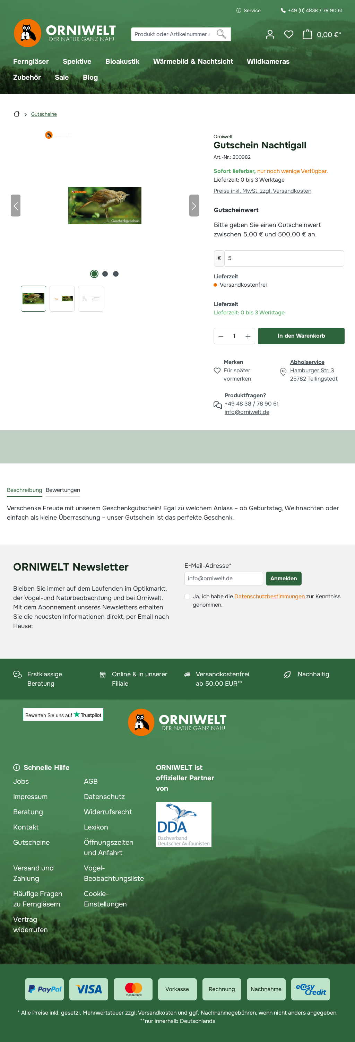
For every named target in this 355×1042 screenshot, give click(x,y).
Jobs (21, 781)
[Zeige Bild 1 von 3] (94, 274)
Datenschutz (104, 796)
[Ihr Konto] (270, 34)
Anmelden (283, 578)
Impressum (30, 796)
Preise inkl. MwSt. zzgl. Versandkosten (262, 190)
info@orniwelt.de (247, 412)
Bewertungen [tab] (63, 490)
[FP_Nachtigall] (104, 205)
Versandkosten (157, 1012)
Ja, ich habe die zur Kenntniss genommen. (266, 600)
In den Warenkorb (301, 335)
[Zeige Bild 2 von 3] (105, 274)
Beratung (28, 812)
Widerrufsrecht (108, 812)
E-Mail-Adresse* (207, 566)
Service (252, 10)
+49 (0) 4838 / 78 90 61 (315, 10)
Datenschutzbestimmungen (269, 596)
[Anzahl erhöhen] (248, 336)
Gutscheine (31, 842)
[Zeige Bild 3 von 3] (116, 274)
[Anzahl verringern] (221, 336)
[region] (105, 221)
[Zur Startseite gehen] (65, 33)
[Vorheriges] (15, 205)
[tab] (24, 490)
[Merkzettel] (288, 34)
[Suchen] (222, 34)
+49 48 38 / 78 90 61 (252, 403)
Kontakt (25, 827)
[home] (16, 114)
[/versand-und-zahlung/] (44, 989)
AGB (91, 781)
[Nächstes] (194, 205)
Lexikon (96, 827)
